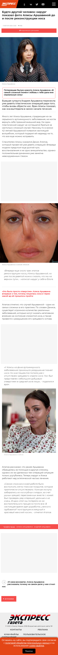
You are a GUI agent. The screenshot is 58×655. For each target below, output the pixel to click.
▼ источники (8, 599)
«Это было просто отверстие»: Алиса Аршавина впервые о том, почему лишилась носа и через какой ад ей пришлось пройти (26, 293)
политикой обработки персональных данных (27, 643)
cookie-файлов (36, 646)
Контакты (16, 629)
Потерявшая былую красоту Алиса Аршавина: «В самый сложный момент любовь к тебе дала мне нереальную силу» (29, 92)
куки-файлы (11, 634)
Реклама (43, 629)
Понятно (29, 651)
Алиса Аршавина (24, 527)
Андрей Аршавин (42, 527)
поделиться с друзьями (30, 30)
